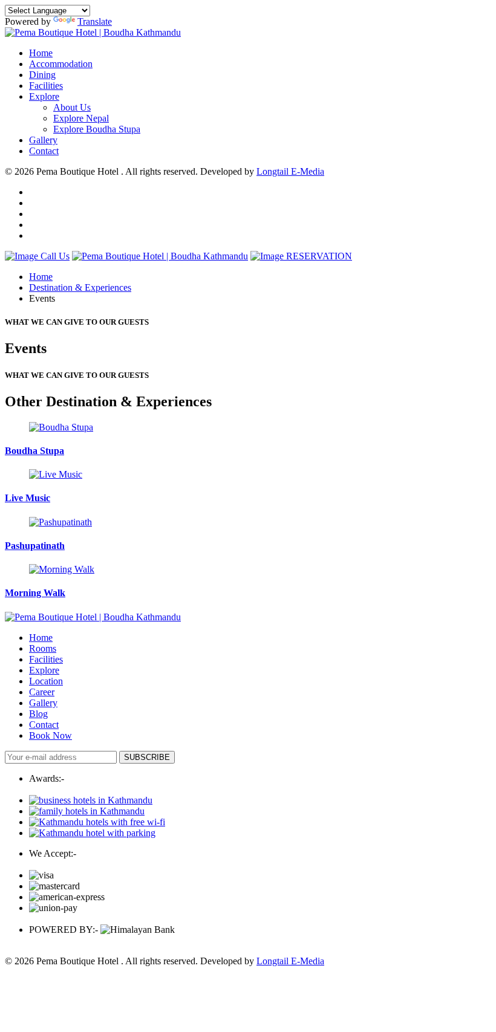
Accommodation (61, 64)
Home (41, 53)
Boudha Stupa (34, 451)
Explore (44, 96)
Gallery (43, 140)
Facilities (46, 85)
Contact (44, 151)
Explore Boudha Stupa (96, 129)
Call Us (54, 256)
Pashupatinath (35, 545)
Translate (94, 21)
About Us (72, 107)
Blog (38, 714)
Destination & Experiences (80, 287)
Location (46, 681)
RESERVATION (318, 256)
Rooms (42, 648)
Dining (42, 75)
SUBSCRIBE (147, 757)
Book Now (50, 735)
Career (41, 692)
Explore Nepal (81, 118)
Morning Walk (35, 593)
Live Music (27, 498)
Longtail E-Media (290, 171)
